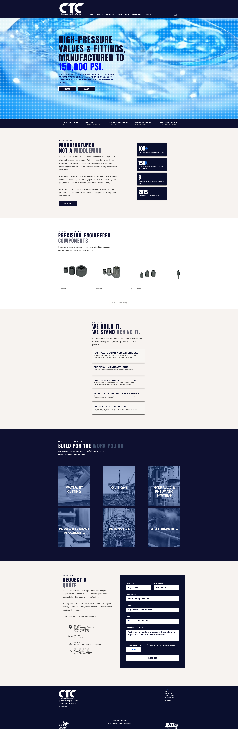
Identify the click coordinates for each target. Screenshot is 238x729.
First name (130, 583)
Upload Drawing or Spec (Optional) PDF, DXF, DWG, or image (150, 645)
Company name (132, 594)
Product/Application (134, 628)
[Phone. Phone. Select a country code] (130, 620)
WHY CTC (167, 692)
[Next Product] (176, 272)
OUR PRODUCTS (169, 698)
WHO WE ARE (169, 694)
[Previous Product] (61, 272)
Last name (158, 583)
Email (128, 605)
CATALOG (168, 700)
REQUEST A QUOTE (170, 696)
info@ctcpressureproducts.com (87, 644)
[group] (119, 276)
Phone (128, 616)
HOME (167, 690)
